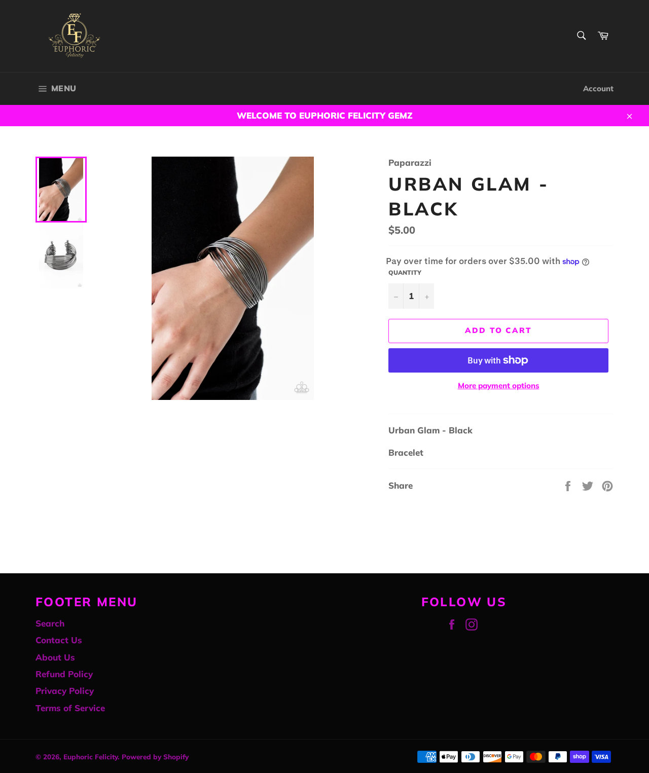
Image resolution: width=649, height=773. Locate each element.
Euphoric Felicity (90, 756)
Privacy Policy (64, 690)
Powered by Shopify (155, 756)
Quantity (404, 272)
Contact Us (58, 640)
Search (49, 623)
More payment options (498, 385)
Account (598, 88)
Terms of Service (70, 708)
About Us (55, 657)
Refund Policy (64, 674)
